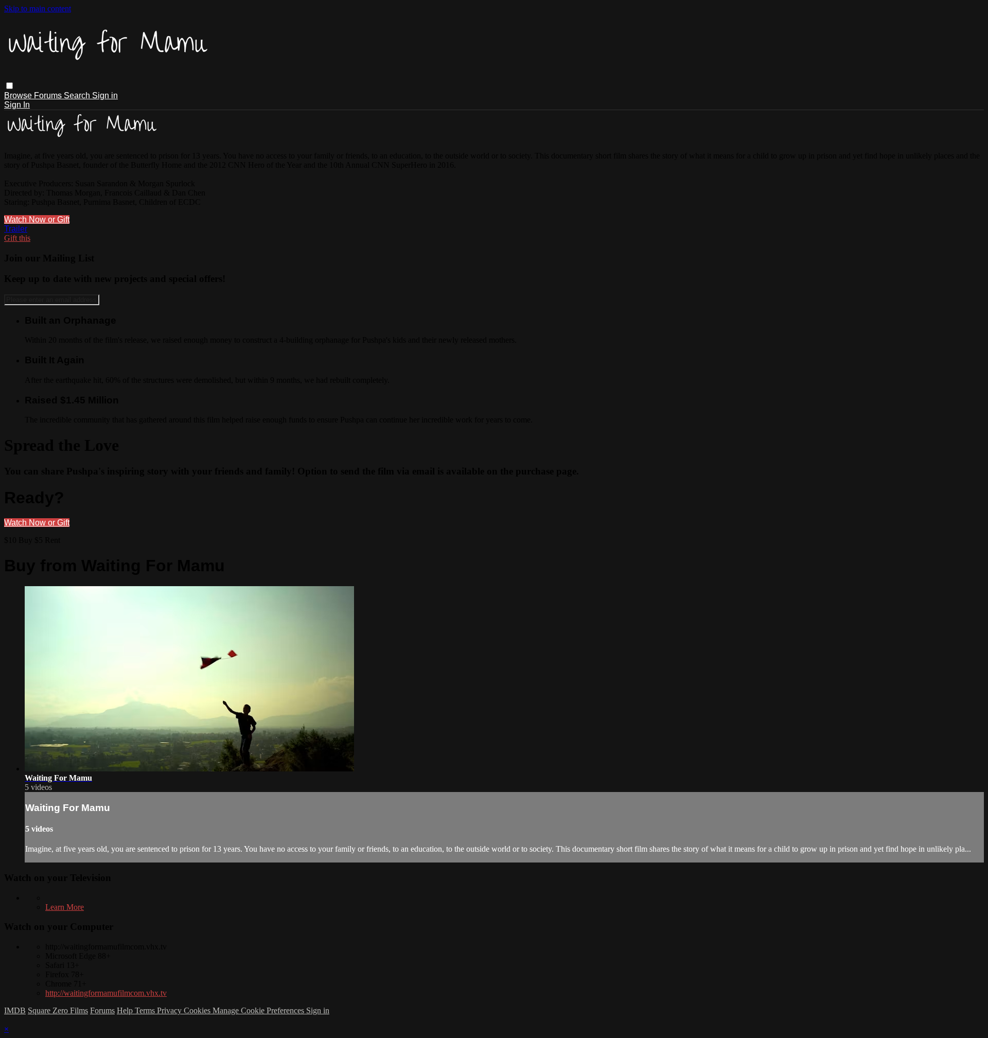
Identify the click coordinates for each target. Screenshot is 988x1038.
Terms (146, 1010)
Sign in (105, 95)
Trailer (15, 228)
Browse (19, 95)
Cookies (198, 1010)
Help (126, 1010)
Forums (49, 95)
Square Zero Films (58, 1010)
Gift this (17, 238)
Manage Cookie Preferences (259, 1010)
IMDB (15, 1010)
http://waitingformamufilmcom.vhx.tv (106, 993)
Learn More (64, 907)
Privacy (170, 1010)
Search (78, 95)
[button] (9, 85)
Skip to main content (37, 8)
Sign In (17, 104)
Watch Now (26, 219)
